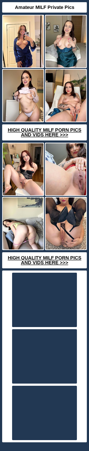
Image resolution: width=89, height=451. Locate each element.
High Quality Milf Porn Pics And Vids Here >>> (44, 132)
